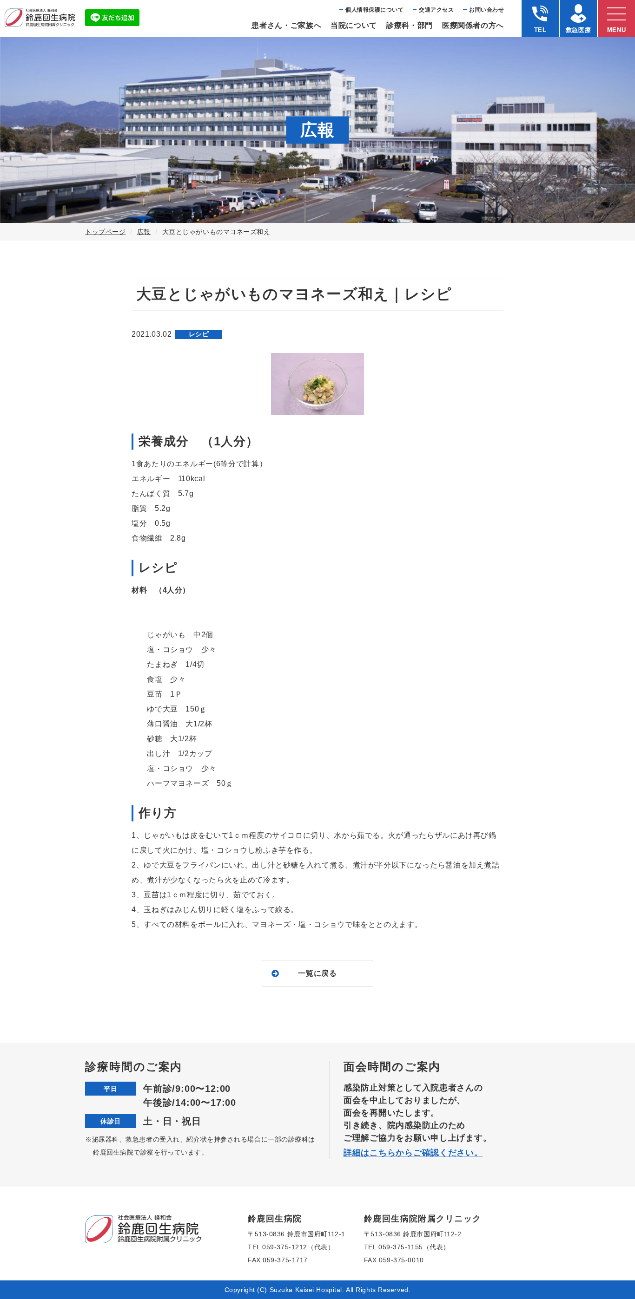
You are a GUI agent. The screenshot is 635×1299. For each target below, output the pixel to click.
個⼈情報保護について (374, 10)
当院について (354, 25)
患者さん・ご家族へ (286, 25)
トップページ (105, 231)
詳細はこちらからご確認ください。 (413, 1152)
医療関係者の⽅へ (473, 25)
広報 (144, 231)
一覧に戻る (317, 973)
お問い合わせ (486, 10)
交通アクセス (436, 10)
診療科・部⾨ (409, 25)
